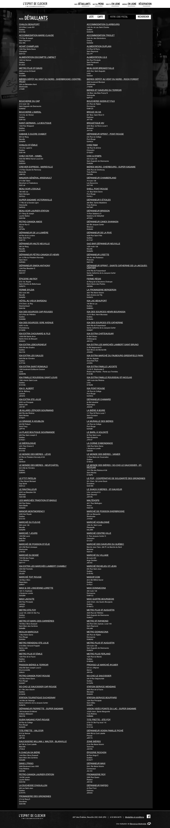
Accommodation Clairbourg (103, 24)
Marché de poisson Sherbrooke (106, 511)
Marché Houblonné (98, 522)
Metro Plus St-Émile (30, 653)
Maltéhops (93, 500)
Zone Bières (94, 741)
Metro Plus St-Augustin (100, 609)
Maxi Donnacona (96, 587)
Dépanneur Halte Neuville (34, 243)
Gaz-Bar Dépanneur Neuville (103, 243)
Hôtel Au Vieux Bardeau (33, 300)
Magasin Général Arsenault (35, 177)
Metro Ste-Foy (27, 609)
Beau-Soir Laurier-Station (34, 210)
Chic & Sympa (94, 155)
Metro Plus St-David (30, 68)
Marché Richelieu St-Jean (101, 565)
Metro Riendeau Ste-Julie (34, 642)
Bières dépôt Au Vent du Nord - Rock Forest (113, 78)
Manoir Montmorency (32, 511)
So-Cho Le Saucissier (99, 675)
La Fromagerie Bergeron (101, 289)
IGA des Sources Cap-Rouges (36, 311)
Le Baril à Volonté (97, 432)
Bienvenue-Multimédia (138, 824)
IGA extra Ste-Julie (30, 399)
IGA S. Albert (26, 388)
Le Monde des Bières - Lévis (35, 454)
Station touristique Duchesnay (37, 697)
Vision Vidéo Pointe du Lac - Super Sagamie (111, 708)
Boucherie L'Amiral (30, 111)
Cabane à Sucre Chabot (32, 133)
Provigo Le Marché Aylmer (102, 664)
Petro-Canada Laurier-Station (36, 774)
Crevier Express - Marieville (36, 166)
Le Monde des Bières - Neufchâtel (39, 465)
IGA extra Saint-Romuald (33, 366)
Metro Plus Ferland (98, 653)
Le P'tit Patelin (27, 478)
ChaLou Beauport (29, 24)
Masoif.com (93, 576)
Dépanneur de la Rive (99, 232)
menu (98, 4)
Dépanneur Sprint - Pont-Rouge (105, 133)
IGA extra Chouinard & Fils (34, 333)
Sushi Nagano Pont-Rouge (34, 719)
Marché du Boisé (29, 554)
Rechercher (143, 17)
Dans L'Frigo (26, 763)
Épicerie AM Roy (28, 278)
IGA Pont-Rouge (96, 388)
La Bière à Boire (96, 410)
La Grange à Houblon (31, 421)
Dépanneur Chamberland (101, 177)
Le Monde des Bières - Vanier (103, 454)
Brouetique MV (95, 122)
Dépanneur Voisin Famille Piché (105, 730)
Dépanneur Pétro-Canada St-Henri (39, 254)
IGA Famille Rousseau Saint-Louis (38, 377)
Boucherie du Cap (29, 100)
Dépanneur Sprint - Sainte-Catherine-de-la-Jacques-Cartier (117, 266)
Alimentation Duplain (99, 46)
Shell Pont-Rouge (97, 188)
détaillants (82, 4)
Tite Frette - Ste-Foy (99, 719)
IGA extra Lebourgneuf (33, 344)
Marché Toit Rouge (30, 576)
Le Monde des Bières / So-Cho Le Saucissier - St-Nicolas (114, 466)
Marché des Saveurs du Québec (105, 543)
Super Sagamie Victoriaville (35, 199)
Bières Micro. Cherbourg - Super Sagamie (111, 166)
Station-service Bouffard (102, 697)
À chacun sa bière (29, 752)
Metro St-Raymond (97, 620)
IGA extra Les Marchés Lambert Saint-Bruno (113, 344)
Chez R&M (92, 144)
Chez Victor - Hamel (30, 155)
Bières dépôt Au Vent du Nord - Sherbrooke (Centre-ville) (50, 80)
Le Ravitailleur (28, 489)
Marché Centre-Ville (99, 532)
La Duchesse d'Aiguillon (33, 785)
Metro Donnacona (97, 631)
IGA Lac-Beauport (97, 300)
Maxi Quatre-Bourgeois (100, 598)
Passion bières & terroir (33, 664)
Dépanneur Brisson (98, 210)
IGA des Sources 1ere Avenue (36, 322)
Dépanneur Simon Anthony (34, 265)
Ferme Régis (94, 278)
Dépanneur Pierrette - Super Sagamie (41, 708)
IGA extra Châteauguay (100, 333)
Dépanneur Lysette (98, 254)
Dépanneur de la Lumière (33, 232)
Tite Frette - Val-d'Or (31, 730)
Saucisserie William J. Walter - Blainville (43, 741)
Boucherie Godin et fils (101, 100)
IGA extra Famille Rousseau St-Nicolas (109, 377)
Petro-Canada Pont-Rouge (34, 675)
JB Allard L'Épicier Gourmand (36, 410)
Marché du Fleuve (29, 522)
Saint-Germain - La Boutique (35, 122)
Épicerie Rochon (96, 752)
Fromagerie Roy (96, 774)
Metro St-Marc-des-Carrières (36, 620)
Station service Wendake (101, 686)
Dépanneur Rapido (97, 785)
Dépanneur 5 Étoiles (99, 199)
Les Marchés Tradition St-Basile (38, 500)
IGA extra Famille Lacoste (102, 366)
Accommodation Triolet (101, 35)
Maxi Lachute (26, 598)
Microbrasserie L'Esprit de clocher (35, 4)
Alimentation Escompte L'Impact (37, 57)
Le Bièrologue (27, 443)
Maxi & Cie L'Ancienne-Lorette (36, 587)
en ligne (113, 4)
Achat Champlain (29, 46)
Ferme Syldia (26, 289)
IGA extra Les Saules (31, 355)
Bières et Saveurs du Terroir (104, 89)
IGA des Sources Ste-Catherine (105, 322)
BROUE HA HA (94, 111)
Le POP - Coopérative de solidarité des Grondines (116, 478)
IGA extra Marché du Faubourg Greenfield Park (115, 355)
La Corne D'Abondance (100, 443)
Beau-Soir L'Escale (30, 188)
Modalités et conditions (134, 817)
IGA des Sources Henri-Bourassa (106, 311)
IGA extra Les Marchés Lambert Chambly (42, 565)
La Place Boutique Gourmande (37, 432)
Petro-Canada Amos (30, 221)
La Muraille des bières (100, 421)
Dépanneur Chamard (99, 399)
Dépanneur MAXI (96, 763)
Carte (100, 17)
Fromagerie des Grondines (35, 796)
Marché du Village (97, 554)
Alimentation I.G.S (97, 57)
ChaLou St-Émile (28, 144)
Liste (91, 17)
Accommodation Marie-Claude (36, 35)
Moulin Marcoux (28, 631)
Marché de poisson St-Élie (34, 543)
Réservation (145, 4)
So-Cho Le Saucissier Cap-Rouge (38, 686)
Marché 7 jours (28, 532)
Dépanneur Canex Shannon (102, 221)
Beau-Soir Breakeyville (100, 68)
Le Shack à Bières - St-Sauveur (104, 489)
